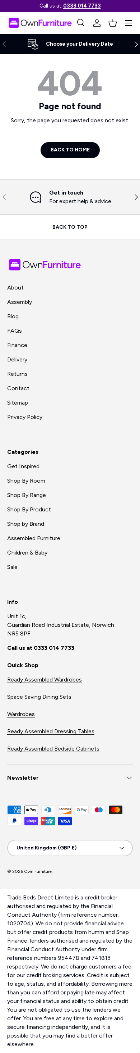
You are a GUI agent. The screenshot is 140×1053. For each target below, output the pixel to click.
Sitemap (17, 402)
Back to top (70, 227)
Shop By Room (26, 480)
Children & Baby (27, 552)
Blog (13, 316)
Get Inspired (23, 466)
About (15, 287)
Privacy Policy (24, 417)
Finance (17, 345)
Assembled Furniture (33, 538)
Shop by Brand (25, 523)
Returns (17, 373)
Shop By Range (26, 495)
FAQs (14, 330)
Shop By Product (29, 509)
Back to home (70, 150)
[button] (113, 23)
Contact (18, 388)
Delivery (17, 359)
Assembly (19, 301)
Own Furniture (38, 871)
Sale (12, 567)
